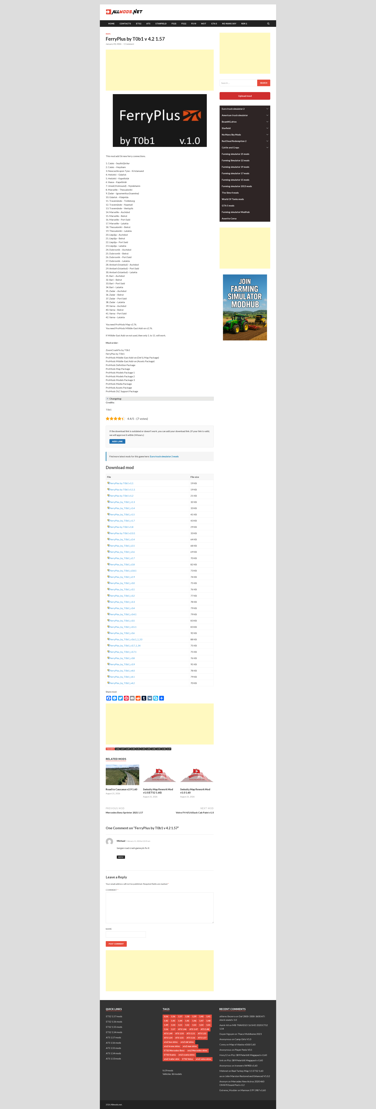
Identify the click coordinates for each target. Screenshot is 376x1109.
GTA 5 (214, 23)
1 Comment (129, 44)
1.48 (208, 1021)
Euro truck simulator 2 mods (164, 456)
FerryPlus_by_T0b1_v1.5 (122, 514)
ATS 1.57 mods (113, 1037)
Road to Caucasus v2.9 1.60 (121, 789)
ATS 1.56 (191, 1038)
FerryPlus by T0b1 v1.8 (121, 526)
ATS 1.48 (205, 1029)
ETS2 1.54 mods (114, 1032)
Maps (108, 34)
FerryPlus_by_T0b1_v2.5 (122, 545)
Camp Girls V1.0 (243, 1039)
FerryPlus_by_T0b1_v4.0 (122, 670)
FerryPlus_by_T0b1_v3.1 (122, 589)
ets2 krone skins (172, 1046)
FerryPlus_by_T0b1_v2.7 (122, 558)
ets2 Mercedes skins (197, 1050)
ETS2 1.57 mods (114, 1016)
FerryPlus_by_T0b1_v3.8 (122, 658)
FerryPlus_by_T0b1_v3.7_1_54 (125, 645)
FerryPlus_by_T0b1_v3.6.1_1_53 (126, 639)
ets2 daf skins (187, 1042)
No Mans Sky (229, 23)
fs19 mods (168, 1070)
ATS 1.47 (193, 1029)
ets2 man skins (190, 1046)
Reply (121, 857)
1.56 (163, 749)
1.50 (133, 749)
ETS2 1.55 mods (114, 1026)
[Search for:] (245, 83)
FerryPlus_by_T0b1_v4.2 (122, 683)
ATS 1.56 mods (113, 1042)
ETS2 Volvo (187, 1059)
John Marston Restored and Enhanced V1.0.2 (247, 1076)
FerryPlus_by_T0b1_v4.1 (122, 676)
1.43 (173, 1021)
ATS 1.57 (202, 1038)
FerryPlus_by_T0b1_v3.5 (122, 620)
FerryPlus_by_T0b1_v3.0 (122, 583)
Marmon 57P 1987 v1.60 (253, 1090)
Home (111, 23)
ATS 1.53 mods (113, 1058)
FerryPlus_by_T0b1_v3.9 (122, 664)
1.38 (187, 1016)
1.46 (117, 749)
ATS (148, 23)
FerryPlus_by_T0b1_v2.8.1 (123, 570)
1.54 (153, 749)
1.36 (173, 1016)
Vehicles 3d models (172, 1073)
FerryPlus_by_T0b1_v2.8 (122, 564)
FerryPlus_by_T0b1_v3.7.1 (123, 651)
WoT (203, 23)
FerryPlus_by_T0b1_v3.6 (122, 633)
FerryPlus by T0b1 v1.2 (121, 495)
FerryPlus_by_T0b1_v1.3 (122, 502)
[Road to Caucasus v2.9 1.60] (122, 786)
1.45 (187, 1021)
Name (109, 929)
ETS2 (138, 23)
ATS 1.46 (182, 1029)
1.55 (158, 749)
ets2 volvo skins (203, 1059)
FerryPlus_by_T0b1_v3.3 (122, 601)
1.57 (169, 749)
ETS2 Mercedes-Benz (174, 1050)
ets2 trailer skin (171, 1059)
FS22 (183, 23)
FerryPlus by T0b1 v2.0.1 (122, 533)
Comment (112, 890)
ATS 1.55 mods (113, 1048)
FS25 (174, 23)
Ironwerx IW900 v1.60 (246, 1065)
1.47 (122, 749)
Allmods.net (116, 1104)
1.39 (194, 1016)
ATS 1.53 (202, 1033)
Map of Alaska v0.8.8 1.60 (242, 1044)
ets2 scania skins (187, 1055)
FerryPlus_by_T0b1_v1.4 (122, 508)
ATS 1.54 (168, 1038)
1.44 (180, 1021)
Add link (117, 441)
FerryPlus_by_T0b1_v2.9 (122, 576)
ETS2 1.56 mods (114, 1021)
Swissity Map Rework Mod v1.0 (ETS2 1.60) (158, 791)
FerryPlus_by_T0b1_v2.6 (122, 551)
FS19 (193, 23)
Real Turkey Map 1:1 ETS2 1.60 (247, 1070)
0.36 (166, 1016)
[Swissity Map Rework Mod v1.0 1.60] (197, 786)
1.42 (166, 1021)
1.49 (127, 749)
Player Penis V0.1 (243, 1049)
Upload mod (245, 95)
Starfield (161, 23)
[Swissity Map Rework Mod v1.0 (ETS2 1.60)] (160, 786)
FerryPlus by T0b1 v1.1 (121, 483)
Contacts (125, 23)
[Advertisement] (160, 70)
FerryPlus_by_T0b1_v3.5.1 (123, 626)
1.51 (138, 749)
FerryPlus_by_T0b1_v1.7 (122, 520)
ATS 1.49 (168, 1033)
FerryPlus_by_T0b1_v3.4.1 (123, 614)
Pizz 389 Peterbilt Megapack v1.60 (249, 1055)
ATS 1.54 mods (113, 1053)
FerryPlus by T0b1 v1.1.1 (122, 489)
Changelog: (115, 398)
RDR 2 (244, 23)
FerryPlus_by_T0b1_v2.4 (122, 539)
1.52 (143, 749)
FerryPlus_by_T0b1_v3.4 (122, 608)
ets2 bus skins (171, 1042)
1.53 (148, 749)
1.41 (208, 1016)
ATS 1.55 (179, 1038)
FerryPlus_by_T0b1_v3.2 (122, 595)
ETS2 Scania (170, 1055)
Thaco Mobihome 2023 (250, 1033)
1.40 (201, 1016)
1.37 (180, 1016)
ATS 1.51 (191, 1033)
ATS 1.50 (179, 1033)
